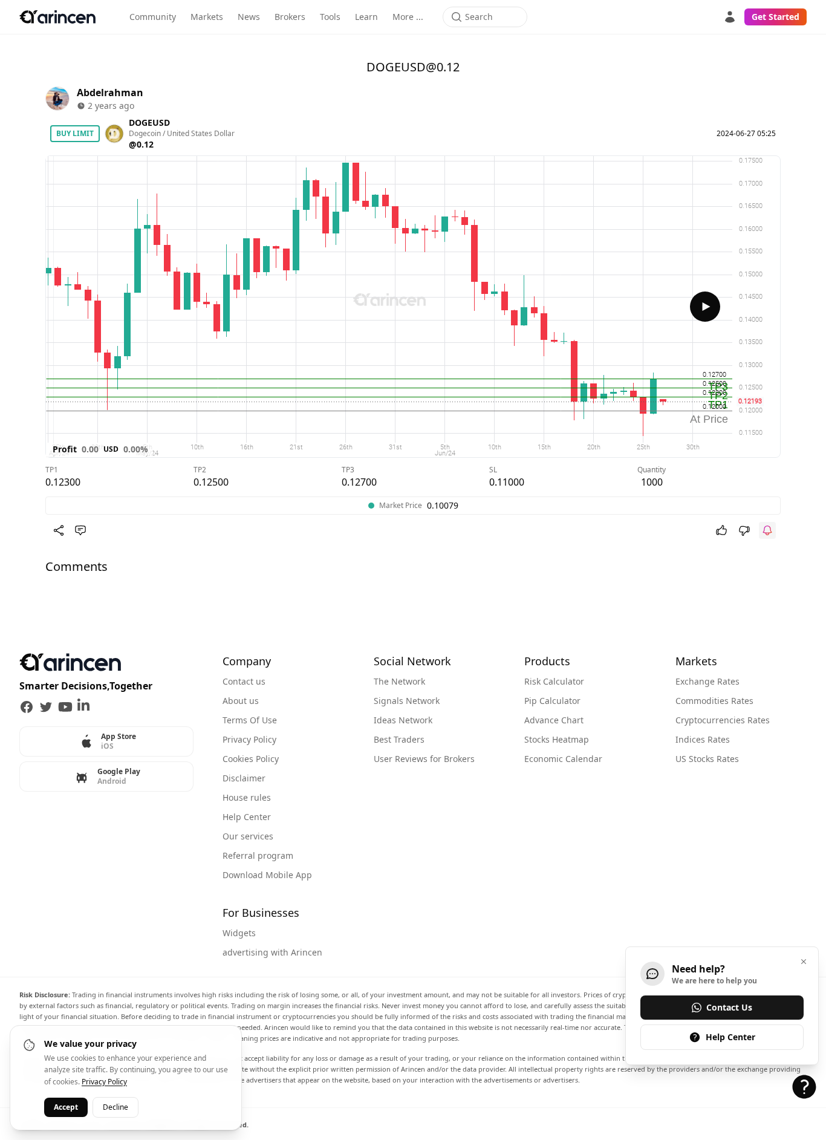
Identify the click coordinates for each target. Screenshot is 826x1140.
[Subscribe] (767, 530)
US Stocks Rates (707, 758)
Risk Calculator (554, 681)
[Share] (59, 530)
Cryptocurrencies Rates (722, 720)
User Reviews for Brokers (424, 758)
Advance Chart (554, 720)
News (249, 16)
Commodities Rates (714, 700)
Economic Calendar (563, 758)
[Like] (721, 530)
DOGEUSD (149, 122)
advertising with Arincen (272, 952)
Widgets (239, 933)
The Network (399, 681)
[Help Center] (804, 1086)
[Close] (803, 961)
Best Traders (399, 739)
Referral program (258, 855)
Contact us (244, 681)
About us (241, 700)
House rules (247, 797)
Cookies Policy (251, 758)
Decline (115, 1107)
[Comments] (80, 530)
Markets (206, 16)
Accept (66, 1107)
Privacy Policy (249, 739)
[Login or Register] (730, 16)
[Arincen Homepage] (57, 17)
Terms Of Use (250, 720)
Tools (330, 16)
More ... (407, 16)
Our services (248, 836)
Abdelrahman (110, 92)
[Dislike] (744, 530)
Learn (366, 16)
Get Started (775, 16)
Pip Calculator (552, 700)
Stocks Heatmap (556, 739)
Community (152, 16)
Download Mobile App (267, 875)
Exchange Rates (707, 681)
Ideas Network (403, 720)
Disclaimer (244, 778)
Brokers (290, 16)
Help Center (247, 816)
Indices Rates (702, 739)
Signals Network (407, 700)
